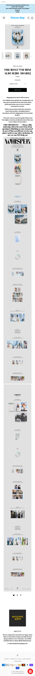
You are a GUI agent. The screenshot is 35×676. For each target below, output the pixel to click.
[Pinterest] (20, 595)
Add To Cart (17, 90)
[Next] (31, 56)
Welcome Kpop (20, 671)
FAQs (19, 659)
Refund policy (17, 661)
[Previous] (4, 56)
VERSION (17, 80)
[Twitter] (13, 595)
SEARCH (6, 659)
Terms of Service (26, 659)
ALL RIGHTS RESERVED (17, 673)
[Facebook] (17, 595)
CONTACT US (13, 659)
